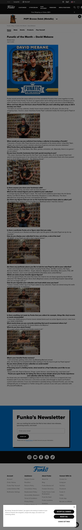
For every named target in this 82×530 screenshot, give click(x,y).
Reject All (64, 517)
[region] (39, 516)
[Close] (74, 507)
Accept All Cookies (64, 512)
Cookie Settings (64, 522)
